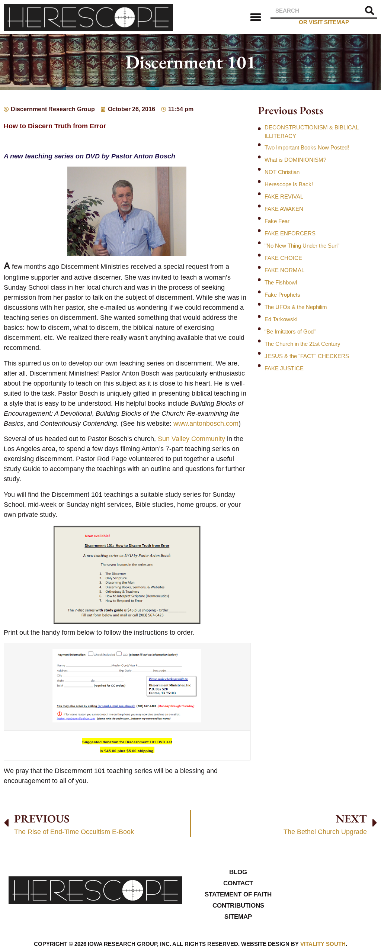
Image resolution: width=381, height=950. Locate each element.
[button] (255, 17)
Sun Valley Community (191, 438)
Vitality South (323, 944)
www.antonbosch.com (205, 423)
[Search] (369, 10)
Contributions (238, 905)
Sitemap (238, 916)
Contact (238, 883)
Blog (238, 872)
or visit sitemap (324, 22)
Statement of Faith (238, 894)
